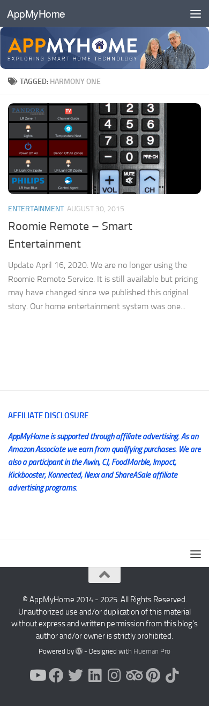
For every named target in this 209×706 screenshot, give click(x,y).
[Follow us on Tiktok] (172, 675)
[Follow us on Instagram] (114, 675)
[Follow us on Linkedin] (94, 675)
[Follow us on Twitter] (75, 675)
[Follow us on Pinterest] (152, 675)
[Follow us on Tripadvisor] (133, 675)
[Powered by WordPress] (79, 651)
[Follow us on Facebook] (56, 675)
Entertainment (36, 208)
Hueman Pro (151, 651)
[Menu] (195, 13)
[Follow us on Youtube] (36, 675)
